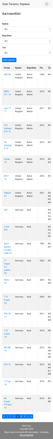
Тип (4, 47)
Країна (5, 24)
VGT (6, 210)
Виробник (6, 35)
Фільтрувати (9, 60)
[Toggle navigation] (47, 4)
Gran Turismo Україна (15, 4)
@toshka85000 (26, 435)
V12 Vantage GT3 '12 (8, 128)
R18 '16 (7, 364)
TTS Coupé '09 (7, 300)
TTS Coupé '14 (7, 333)
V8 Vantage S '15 (8, 145)
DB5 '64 (7, 74)
